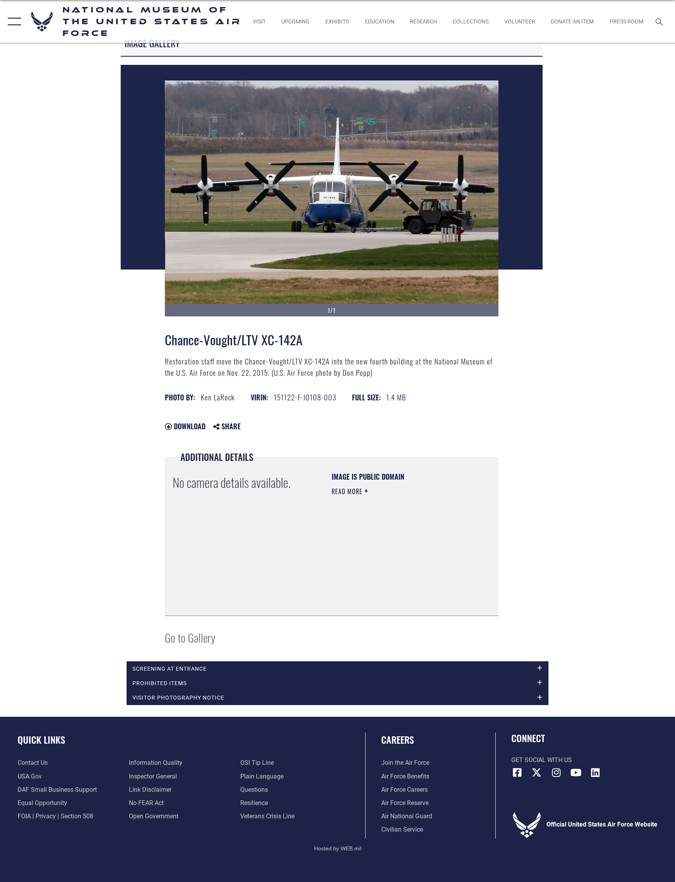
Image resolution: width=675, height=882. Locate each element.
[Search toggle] (660, 21)
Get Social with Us (541, 760)
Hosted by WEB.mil (337, 848)
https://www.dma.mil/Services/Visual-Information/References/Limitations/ (379, 568)
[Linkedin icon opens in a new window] (595, 772)
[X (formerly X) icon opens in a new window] (537, 772)
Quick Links (41, 739)
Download (188, 426)
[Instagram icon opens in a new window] (556, 772)
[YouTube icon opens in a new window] (576, 772)
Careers (397, 739)
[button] (12, 21)
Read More (348, 491)
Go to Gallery (190, 637)
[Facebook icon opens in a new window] (517, 772)
